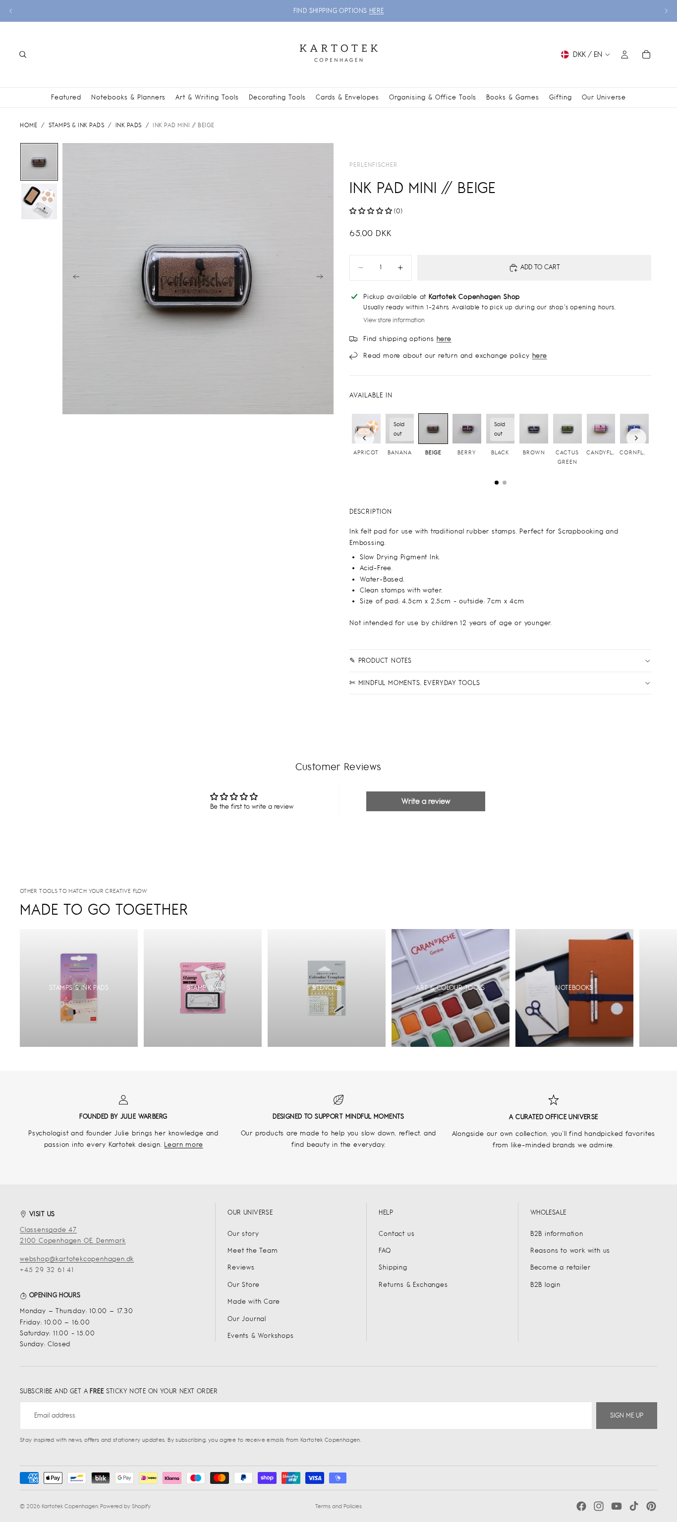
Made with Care (253, 1301)
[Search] (23, 54)
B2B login (545, 1284)
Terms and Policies (338, 1506)
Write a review (425, 801)
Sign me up (626, 1415)
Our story (243, 1233)
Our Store (243, 1284)
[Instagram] (599, 1506)
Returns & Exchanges (413, 1284)
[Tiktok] (634, 1506)
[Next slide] (666, 11)
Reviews (241, 1267)
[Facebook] (581, 1506)
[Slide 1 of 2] (39, 162)
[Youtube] (616, 1506)
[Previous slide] (11, 11)
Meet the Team (252, 1250)
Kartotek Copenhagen (70, 1506)
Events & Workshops (260, 1335)
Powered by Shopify (125, 1506)
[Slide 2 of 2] (39, 201)
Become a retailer (560, 1267)
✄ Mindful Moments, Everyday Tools (414, 683)
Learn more (183, 1144)
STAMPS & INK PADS (77, 125)
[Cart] (646, 54)
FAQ (385, 1250)
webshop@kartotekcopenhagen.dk (77, 1259)
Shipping (393, 1267)
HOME (28, 125)
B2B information (556, 1233)
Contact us (396, 1233)
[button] (370, 211)
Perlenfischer (373, 164)
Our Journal (246, 1319)
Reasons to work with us (570, 1250)
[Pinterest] (651, 1506)
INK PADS (128, 125)
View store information (394, 320)
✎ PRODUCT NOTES (380, 660)
